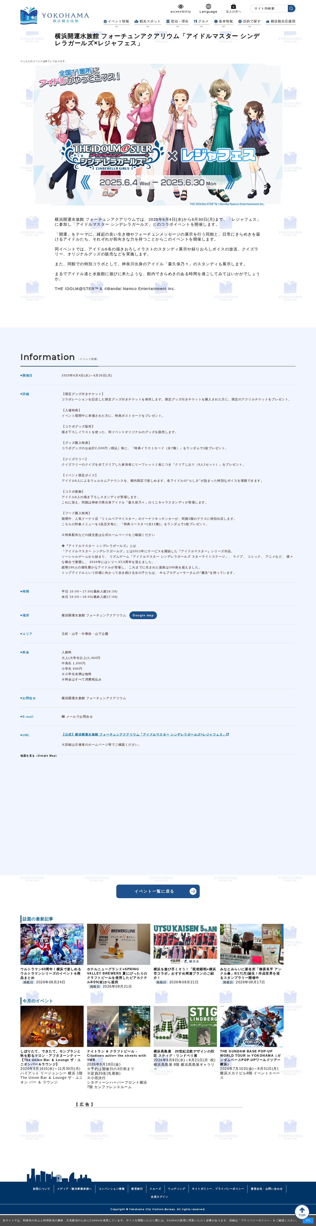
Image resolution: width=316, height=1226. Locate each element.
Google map (143, 615)
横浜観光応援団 (283, 21)
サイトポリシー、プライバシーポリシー (218, 1188)
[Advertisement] (158, 1141)
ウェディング (176, 1188)
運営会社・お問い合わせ (267, 1188)
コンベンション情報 (112, 1188)
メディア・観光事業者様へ (74, 1188)
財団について (42, 1188)
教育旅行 (137, 1188)
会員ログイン (159, 1196)
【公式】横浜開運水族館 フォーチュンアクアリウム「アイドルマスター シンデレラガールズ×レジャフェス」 (144, 734)
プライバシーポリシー (255, 1220)
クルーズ (155, 1188)
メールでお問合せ (79, 716)
